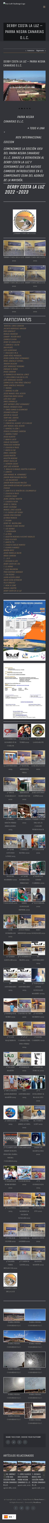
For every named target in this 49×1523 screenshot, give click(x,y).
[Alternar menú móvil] (44, 7)
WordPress (37, 1503)
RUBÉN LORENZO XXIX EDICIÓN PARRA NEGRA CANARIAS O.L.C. (38, 1478)
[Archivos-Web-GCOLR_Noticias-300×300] (24, 86)
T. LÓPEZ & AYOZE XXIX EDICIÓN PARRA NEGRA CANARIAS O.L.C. (10, 1478)
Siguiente (40, 50)
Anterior (30, 50)
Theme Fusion (39, 1500)
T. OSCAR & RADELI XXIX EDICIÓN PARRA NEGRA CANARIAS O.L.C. (24, 1479)
